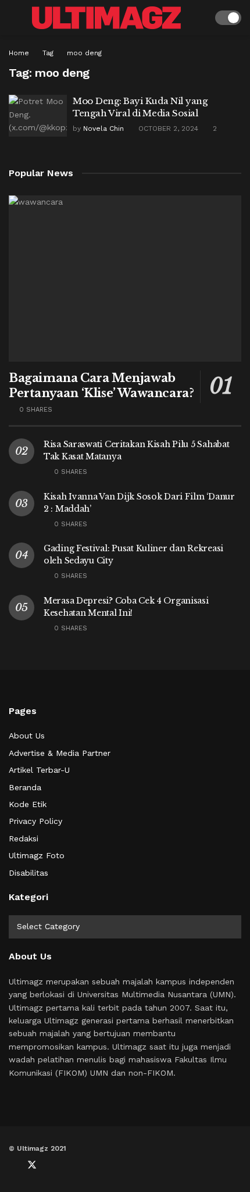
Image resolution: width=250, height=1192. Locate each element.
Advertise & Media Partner (59, 753)
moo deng (84, 53)
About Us (27, 735)
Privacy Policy (35, 821)
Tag (47, 53)
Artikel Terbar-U (39, 770)
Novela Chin (103, 128)
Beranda (25, 787)
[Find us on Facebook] (12, 1165)
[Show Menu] (14, 17)
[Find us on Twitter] (32, 1165)
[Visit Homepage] (106, 17)
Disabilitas (28, 872)
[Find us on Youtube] (51, 1165)
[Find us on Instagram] (70, 1165)
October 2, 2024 (167, 128)
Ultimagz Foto (37, 855)
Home (19, 53)
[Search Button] (198, 17)
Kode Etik (28, 804)
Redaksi (23, 838)
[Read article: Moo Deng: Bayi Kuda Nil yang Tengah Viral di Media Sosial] (38, 116)
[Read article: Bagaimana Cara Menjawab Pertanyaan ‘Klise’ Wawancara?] (125, 278)
